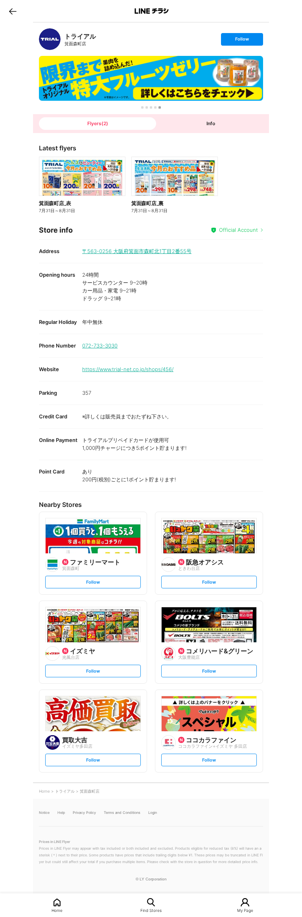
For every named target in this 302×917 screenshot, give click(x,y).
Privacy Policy (84, 812)
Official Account (238, 230)
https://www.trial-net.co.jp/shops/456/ (127, 369)
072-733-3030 (100, 345)
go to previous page (13, 11)
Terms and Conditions (122, 812)
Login (152, 812)
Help (61, 812)
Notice (44, 812)
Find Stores (151, 910)
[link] (50, 39)
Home (57, 910)
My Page (245, 910)
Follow (242, 41)
